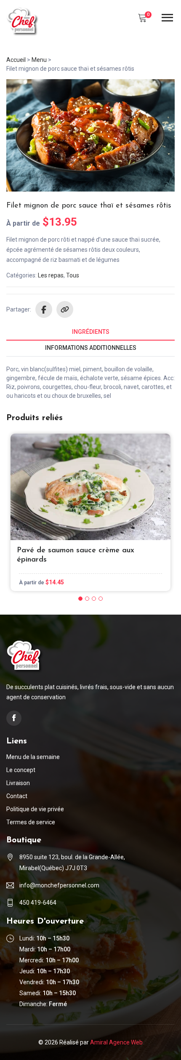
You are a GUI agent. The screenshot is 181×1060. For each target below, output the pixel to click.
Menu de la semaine (33, 757)
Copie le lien (64, 309)
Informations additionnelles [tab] (90, 347)
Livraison (18, 783)
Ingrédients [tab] (90, 331)
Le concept (20, 770)
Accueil (16, 59)
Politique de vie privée (35, 809)
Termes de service (30, 822)
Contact (16, 796)
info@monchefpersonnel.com (59, 885)
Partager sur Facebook (43, 309)
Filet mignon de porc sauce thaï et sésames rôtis (88, 206)
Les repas (51, 275)
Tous (72, 275)
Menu (39, 59)
